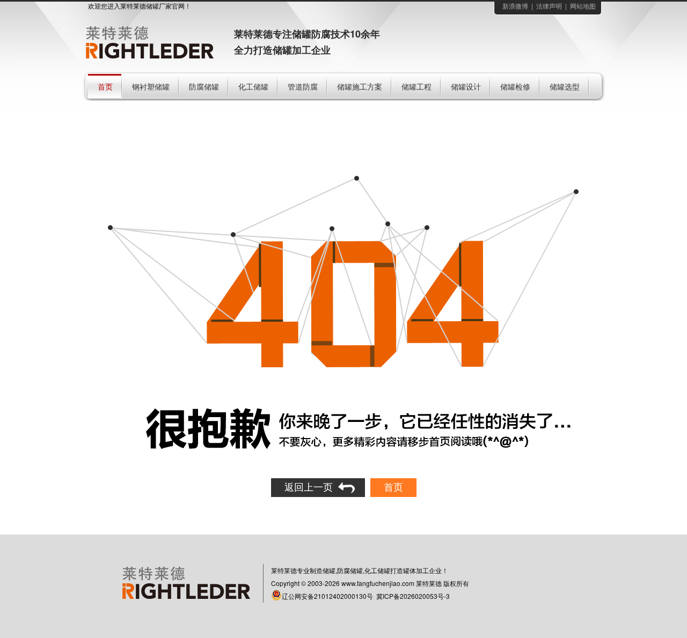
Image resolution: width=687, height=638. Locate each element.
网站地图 (583, 6)
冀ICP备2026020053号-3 (413, 595)
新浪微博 (515, 6)
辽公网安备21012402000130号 (327, 595)
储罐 (152, 6)
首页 (393, 487)
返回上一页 (308, 487)
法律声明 (549, 6)
